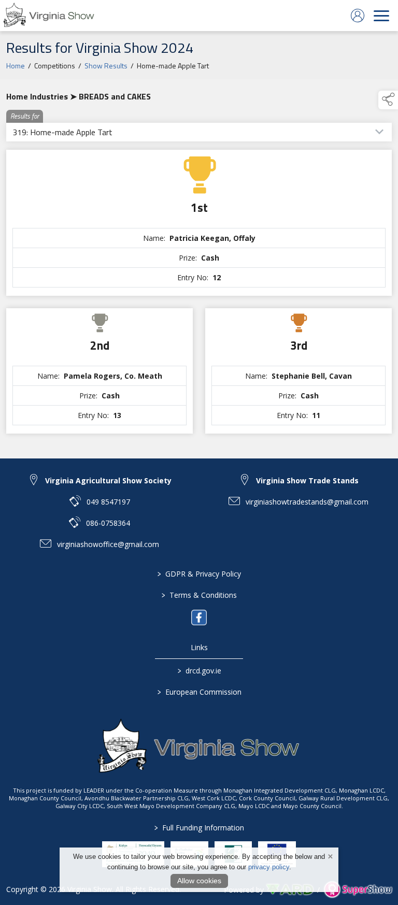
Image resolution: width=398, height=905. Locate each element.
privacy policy (268, 867)
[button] (388, 100)
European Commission (199, 692)
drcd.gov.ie (199, 671)
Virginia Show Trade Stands (307, 480)
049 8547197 (108, 502)
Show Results (105, 65)
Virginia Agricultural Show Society (108, 480)
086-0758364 (108, 523)
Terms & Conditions (199, 595)
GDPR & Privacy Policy (199, 574)
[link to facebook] (199, 617)
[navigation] (381, 15)
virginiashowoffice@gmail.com (108, 544)
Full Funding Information (199, 827)
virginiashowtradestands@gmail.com (307, 502)
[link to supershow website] (358, 890)
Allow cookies (199, 881)
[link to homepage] (49, 15)
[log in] (357, 15)
